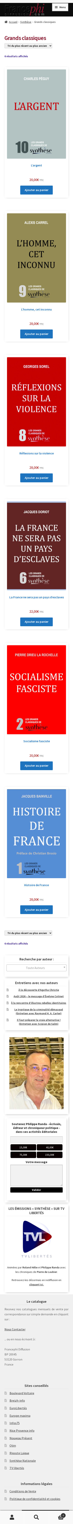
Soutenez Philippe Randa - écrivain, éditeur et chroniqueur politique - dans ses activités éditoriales (36, 1128)
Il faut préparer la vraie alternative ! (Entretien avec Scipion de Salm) (39, 1022)
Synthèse (25, 22)
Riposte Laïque (19, 1453)
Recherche (36, 1517)
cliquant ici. (36, 1284)
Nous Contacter (15, 1329)
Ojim (13, 1445)
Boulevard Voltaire (22, 1393)
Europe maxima (20, 1416)
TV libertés (17, 1468)
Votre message (36, 1162)
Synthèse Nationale (23, 1461)
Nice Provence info (22, 1430)
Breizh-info (17, 1400)
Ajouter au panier (36, 190)
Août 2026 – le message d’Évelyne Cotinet (39, 996)
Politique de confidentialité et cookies (35, 1499)
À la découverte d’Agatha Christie (38, 990)
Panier (56, 1514)
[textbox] (37, 968)
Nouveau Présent (21, 1438)
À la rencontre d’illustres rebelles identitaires (38, 1003)
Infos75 (15, 1423)
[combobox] (36, 967)
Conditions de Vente (23, 1491)
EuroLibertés (18, 1408)
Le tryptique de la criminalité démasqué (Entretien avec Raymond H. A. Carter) (38, 1011)
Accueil (13, 22)
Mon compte (12, 1517)
